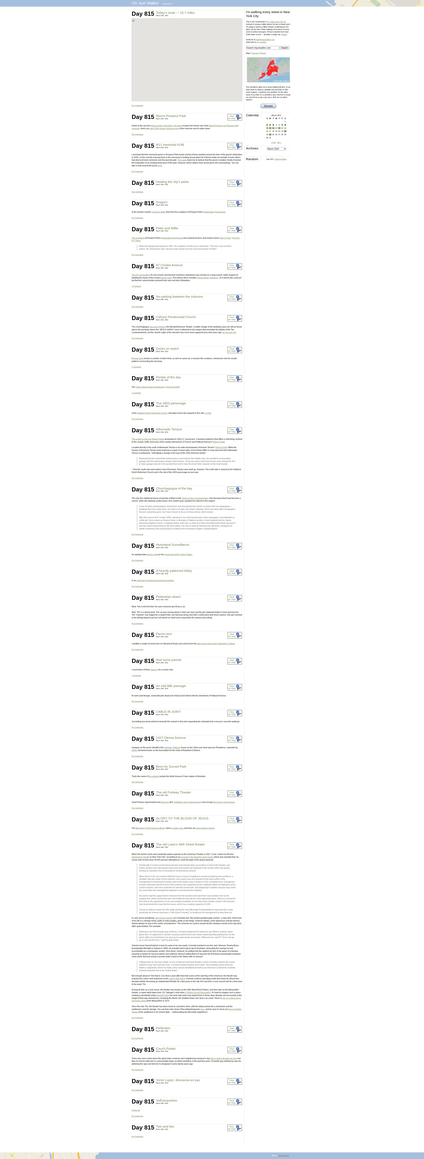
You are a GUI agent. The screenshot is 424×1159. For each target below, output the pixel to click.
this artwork (154, 776)
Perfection (163, 1028)
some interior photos (205, 828)
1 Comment (136, 286)
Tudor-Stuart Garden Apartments (150, 387)
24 (270, 134)
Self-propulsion (166, 1100)
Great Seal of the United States (178, 554)
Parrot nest (164, 634)
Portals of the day (168, 377)
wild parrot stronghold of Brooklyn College (216, 644)
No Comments (137, 106)
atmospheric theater (141, 857)
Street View (158, 439)
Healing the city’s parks (172, 182)
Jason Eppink (283, 1156)
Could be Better (280, 159)
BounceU (165, 802)
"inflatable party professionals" (187, 802)
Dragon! (161, 202)
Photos (263, 53)
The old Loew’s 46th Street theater (180, 844)
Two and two (165, 1126)
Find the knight (172, 387)
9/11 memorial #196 (170, 144)
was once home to (158, 327)
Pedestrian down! (168, 596)
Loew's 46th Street (177, 978)
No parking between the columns (179, 296)
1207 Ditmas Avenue (171, 737)
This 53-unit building (141, 275)
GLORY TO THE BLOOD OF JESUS (182, 818)
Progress (255, 53)
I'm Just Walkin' (145, 3)
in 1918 (207, 413)
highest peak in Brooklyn (161, 126)
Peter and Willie (167, 228)
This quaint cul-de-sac (142, 439)
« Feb (273, 142)
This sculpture (138, 238)
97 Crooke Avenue (169, 265)
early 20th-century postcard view (164, 128)
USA (164, 4)
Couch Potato (166, 1048)
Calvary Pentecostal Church (176, 317)
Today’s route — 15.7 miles (175, 12)
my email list (261, 42)
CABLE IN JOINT (168, 711)
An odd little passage (171, 686)
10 (270, 128)
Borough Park (162, 995)
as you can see (229, 332)
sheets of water (159, 212)
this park (177, 126)
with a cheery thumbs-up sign (223, 1058)
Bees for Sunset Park (171, 766)
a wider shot (177, 828)
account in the (197, 857)
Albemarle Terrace (169, 429)
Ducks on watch (167, 348)
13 (279, 128)
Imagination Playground (214, 212)
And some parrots (168, 660)
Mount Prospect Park (171, 116)
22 (285, 131)
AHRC (134, 750)
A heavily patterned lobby (174, 570)
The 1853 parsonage (171, 403)
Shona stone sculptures (207, 278)
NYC (170, 4)
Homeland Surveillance (172, 544)
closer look (138, 358)
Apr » (279, 142)
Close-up (136, 1110)
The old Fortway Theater (173, 792)
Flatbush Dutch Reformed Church (152, 413)
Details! (284, 34)
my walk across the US (276, 22)
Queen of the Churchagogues (195, 498)
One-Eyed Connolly (164, 918)
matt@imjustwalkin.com (265, 40)
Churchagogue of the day (174, 488)
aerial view (166, 278)
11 (273, 128)
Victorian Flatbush (172, 747)
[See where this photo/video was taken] (235, 120)
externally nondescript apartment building (155, 580)
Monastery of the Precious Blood (150, 828)
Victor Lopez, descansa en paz (178, 1080)
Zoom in (154, 670)
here (160, 165)
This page (182, 160)
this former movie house (224, 802)
